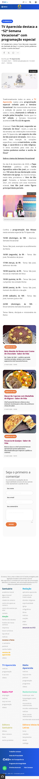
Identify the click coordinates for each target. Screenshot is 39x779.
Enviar (11, 524)
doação (5, 616)
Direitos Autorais (15, 767)
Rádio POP (7, 691)
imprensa (5, 628)
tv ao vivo (5, 675)
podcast (25, 678)
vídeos (4, 658)
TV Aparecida (9, 665)
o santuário (6, 643)
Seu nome (10, 488)
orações (25, 618)
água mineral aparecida (6, 596)
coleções (25, 734)
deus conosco (7, 734)
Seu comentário (12, 506)
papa (24, 621)
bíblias (4, 731)
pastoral (5, 646)
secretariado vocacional (31, 719)
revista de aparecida (6, 653)
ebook (25, 740)
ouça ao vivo (27, 675)
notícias (5, 637)
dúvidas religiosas (29, 600)
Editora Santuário (7, 726)
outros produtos (7, 740)
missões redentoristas (30, 708)
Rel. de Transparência (16, 759)
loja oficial (5, 634)
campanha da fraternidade (27, 596)
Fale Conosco (28, 767)
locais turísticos (7, 631)
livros (4, 737)
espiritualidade (28, 603)
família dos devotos (9, 620)
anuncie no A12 (29, 627)
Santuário (7, 588)
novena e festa (8, 640)
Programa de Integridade (17, 763)
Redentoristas (30, 691)
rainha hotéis (6, 649)
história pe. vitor (28, 695)
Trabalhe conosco (15, 752)
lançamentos (27, 737)
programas (26, 684)
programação (6, 672)
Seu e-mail (10, 497)
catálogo (25, 743)
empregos (5, 695)
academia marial (8, 592)
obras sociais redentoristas (27, 715)
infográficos (27, 609)
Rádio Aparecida (28, 666)
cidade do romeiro (8, 600)
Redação (27, 588)
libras (25, 612)
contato (4, 613)
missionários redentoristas (27, 704)
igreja (25, 606)
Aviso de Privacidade (16, 756)
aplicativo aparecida (30, 592)
